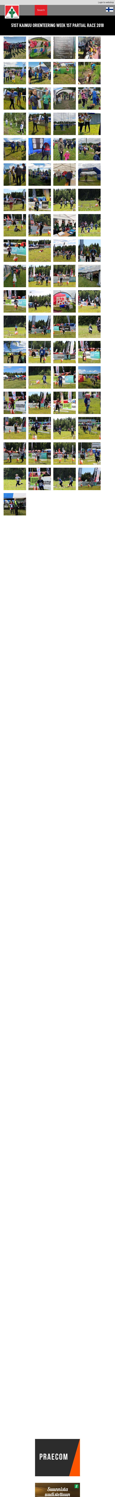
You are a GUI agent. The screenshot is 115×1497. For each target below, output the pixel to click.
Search (41, 10)
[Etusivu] (109, 9)
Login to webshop (106, 2)
